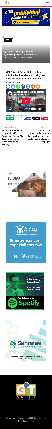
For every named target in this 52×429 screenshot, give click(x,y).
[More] (37, 86)
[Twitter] (13, 86)
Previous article (9, 127)
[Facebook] (8, 86)
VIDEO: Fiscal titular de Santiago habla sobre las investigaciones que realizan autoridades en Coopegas (39, 136)
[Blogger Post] (23, 86)
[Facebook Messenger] (28, 86)
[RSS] (33, 86)
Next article (44, 127)
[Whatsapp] (18, 86)
